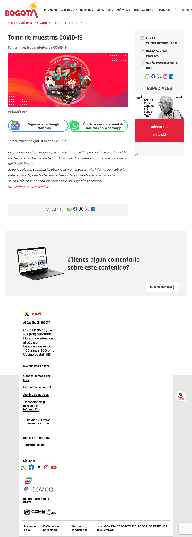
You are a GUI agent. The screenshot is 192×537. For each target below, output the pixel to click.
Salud (44, 23)
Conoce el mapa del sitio (36, 377)
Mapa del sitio (30, 528)
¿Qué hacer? (27, 23)
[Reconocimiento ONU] (27, 511)
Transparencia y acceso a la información (34, 405)
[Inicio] (22, 9)
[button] (69, 209)
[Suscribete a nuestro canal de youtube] (54, 467)
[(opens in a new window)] (87, 209)
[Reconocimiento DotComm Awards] (38, 511)
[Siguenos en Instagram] (46, 467)
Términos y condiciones (79, 528)
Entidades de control (37, 387)
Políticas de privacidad (51, 528)
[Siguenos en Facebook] (24, 467)
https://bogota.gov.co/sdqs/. (29, 186)
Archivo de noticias (36, 394)
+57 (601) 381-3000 (37, 334)
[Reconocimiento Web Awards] (51, 511)
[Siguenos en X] (39, 467)
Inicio (11, 23)
